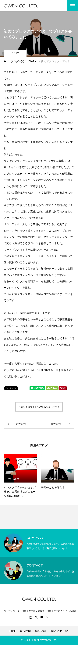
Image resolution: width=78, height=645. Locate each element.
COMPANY (25, 631)
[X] (36, 617)
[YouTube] (42, 617)
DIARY (15, 53)
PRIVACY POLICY (59, 631)
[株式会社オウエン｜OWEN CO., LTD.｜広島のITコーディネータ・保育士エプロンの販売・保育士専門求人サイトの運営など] (25, 5)
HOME (12, 631)
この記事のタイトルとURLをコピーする (39, 407)
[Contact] (47, 617)
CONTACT (40, 631)
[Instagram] (30, 617)
